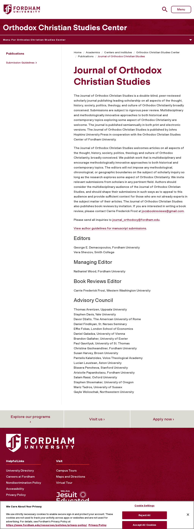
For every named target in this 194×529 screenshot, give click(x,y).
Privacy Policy (16, 495)
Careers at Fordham (20, 476)
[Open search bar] (165, 9)
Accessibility (15, 489)
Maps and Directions (70, 476)
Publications (86, 56)
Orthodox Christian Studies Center (65, 27)
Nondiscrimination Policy (23, 482)
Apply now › (163, 419)
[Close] (188, 514)
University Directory (20, 470)
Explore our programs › (30, 419)
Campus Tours (66, 470)
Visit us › (97, 419)
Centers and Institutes (118, 52)
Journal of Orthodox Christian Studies (121, 56)
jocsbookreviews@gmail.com (163, 211)
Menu (181, 9)
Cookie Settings (144, 505)
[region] (97, 515)
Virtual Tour (64, 482)
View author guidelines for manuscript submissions (110, 228)
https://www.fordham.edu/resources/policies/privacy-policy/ (46, 525)
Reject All (144, 515)
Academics (93, 52)
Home (78, 52)
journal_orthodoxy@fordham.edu (136, 220)
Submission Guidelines (20, 62)
